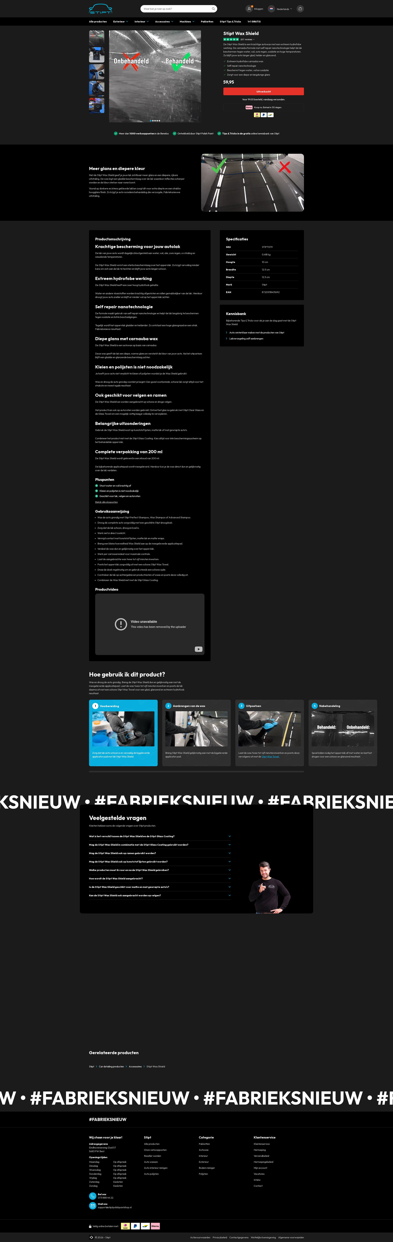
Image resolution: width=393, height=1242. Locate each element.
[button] (151, 120)
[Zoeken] (213, 8)
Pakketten (207, 21)
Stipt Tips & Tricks (230, 21)
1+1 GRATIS (254, 21)
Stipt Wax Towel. (270, 756)
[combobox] (178, 8)
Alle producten (98, 21)
